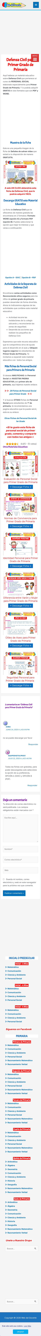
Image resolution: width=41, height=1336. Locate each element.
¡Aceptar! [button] (20, 1332)
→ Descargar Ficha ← (21, 487)
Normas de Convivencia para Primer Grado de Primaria (20, 520)
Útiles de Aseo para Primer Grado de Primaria (20, 639)
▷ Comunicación (13, 971)
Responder (33, 744)
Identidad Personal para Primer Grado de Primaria (20, 560)
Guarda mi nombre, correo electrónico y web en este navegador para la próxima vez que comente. (19, 882)
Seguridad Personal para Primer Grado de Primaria (20, 679)
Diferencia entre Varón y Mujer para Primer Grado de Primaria (20, 599)
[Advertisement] (20, 31)
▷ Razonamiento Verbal (16, 1064)
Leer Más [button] (27, 1326)
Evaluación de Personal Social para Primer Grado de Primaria (20, 481)
